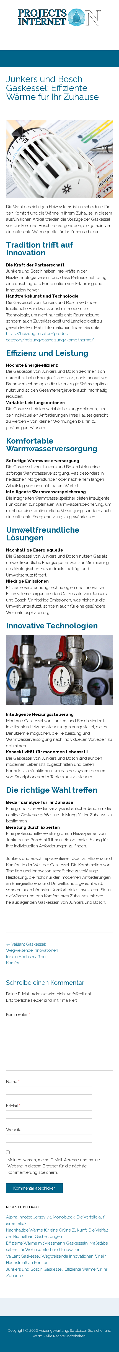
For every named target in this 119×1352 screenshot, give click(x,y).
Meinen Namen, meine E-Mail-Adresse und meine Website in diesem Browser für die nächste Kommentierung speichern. (53, 1166)
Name (13, 1081)
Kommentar (18, 1014)
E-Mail (13, 1105)
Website (13, 1129)
